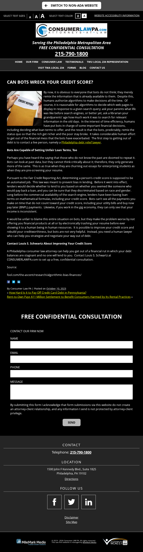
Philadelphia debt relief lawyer (81, 142)
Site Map (71, 522)
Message (16, 382)
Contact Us (97, 67)
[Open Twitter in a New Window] (71, 502)
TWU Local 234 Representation (107, 61)
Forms (71, 67)
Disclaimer (71, 517)
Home (18, 61)
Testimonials (74, 61)
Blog (83, 67)
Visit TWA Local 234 (51, 67)
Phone (15, 367)
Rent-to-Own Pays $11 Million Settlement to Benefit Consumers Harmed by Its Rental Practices (69, 297)
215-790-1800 (71, 53)
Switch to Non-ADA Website (74, 5)
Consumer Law (52, 61)
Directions (71, 479)
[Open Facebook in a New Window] (54, 502)
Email (14, 353)
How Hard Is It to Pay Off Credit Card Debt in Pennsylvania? (47, 293)
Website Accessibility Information (117, 15)
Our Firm (32, 61)
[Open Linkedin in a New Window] (88, 502)
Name (14, 338)
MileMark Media (89, 542)
